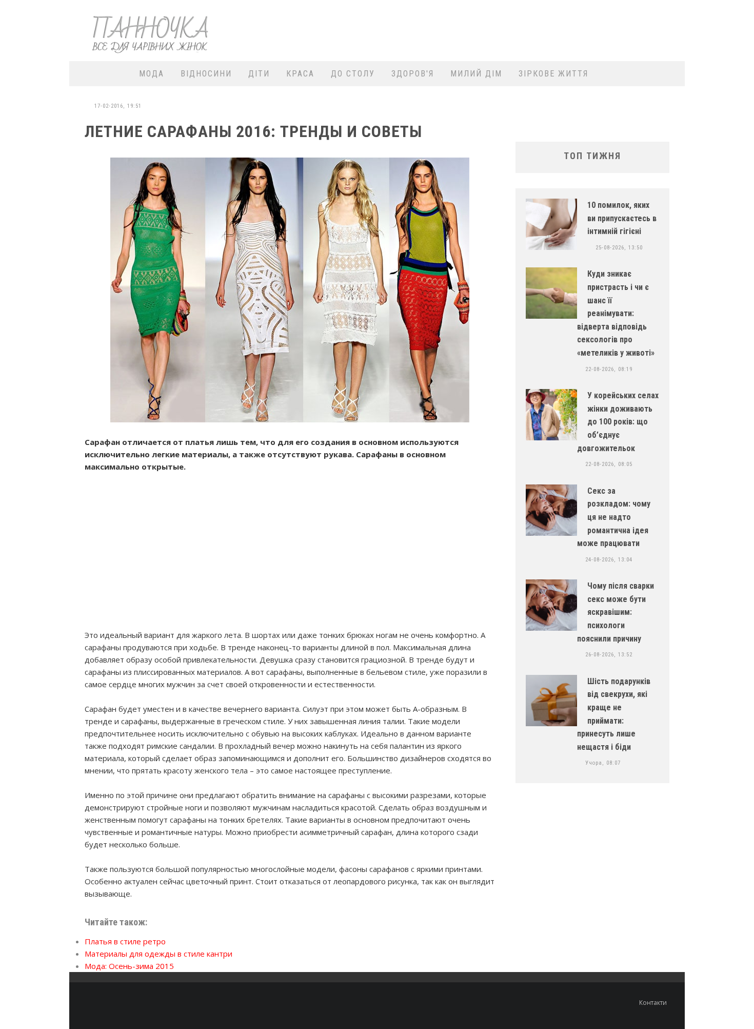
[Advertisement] (493, 29)
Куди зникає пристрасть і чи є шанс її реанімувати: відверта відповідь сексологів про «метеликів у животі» (615, 313)
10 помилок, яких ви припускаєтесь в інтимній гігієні (622, 218)
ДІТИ (259, 74)
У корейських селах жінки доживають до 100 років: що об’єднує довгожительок (618, 422)
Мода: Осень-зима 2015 (129, 966)
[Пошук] (670, 73)
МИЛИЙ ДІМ (476, 74)
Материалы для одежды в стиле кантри (158, 953)
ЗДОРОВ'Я (412, 74)
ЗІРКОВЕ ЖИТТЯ (553, 74)
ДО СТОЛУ (353, 74)
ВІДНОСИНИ (206, 74)
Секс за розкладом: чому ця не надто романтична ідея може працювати (613, 517)
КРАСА (300, 74)
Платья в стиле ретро (125, 941)
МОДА (151, 74)
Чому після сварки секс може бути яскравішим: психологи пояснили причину (615, 612)
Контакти (653, 1002)
